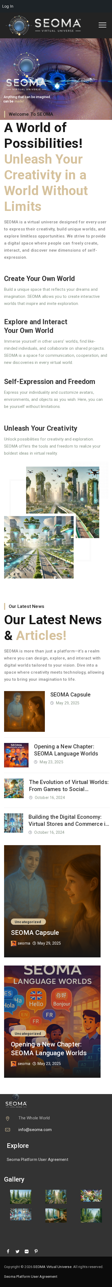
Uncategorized (28, 922)
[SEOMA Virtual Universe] (47, 25)
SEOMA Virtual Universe (52, 1267)
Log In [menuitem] (7, 6)
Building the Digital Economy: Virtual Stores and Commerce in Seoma (68, 820)
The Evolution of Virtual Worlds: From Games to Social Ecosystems (69, 786)
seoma (24, 943)
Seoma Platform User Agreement (37, 1159)
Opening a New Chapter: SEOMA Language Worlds (66, 750)
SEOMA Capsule (70, 694)
